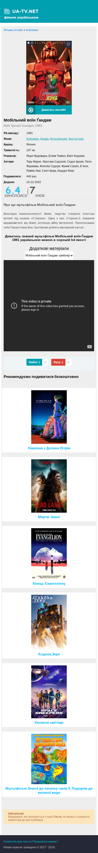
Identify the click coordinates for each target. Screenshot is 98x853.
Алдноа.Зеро (49, 654)
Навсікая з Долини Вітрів (49, 448)
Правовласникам (44, 841)
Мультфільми (58, 138)
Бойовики (32, 138)
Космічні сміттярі (49, 722)
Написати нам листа (17, 841)
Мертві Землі (49, 517)
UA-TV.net (23, 11)
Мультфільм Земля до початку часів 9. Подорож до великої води (49, 790)
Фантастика (76, 138)
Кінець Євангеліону (49, 583)
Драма (44, 138)
